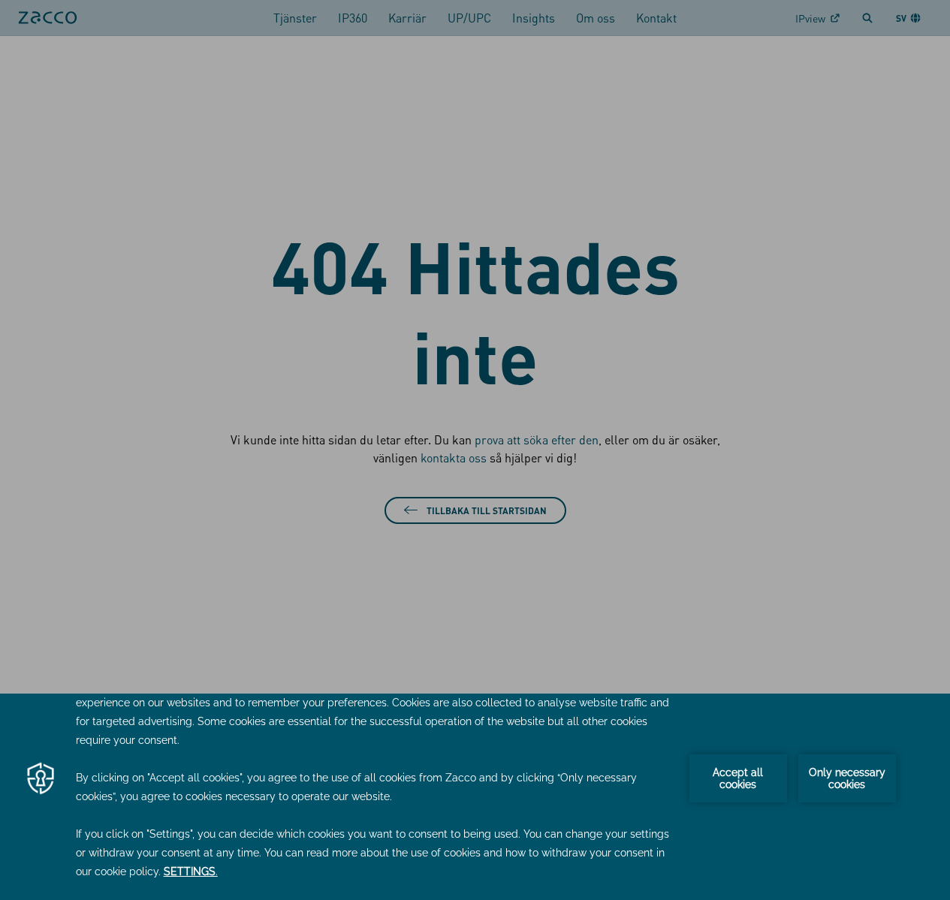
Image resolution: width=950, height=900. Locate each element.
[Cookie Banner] (475, 797)
